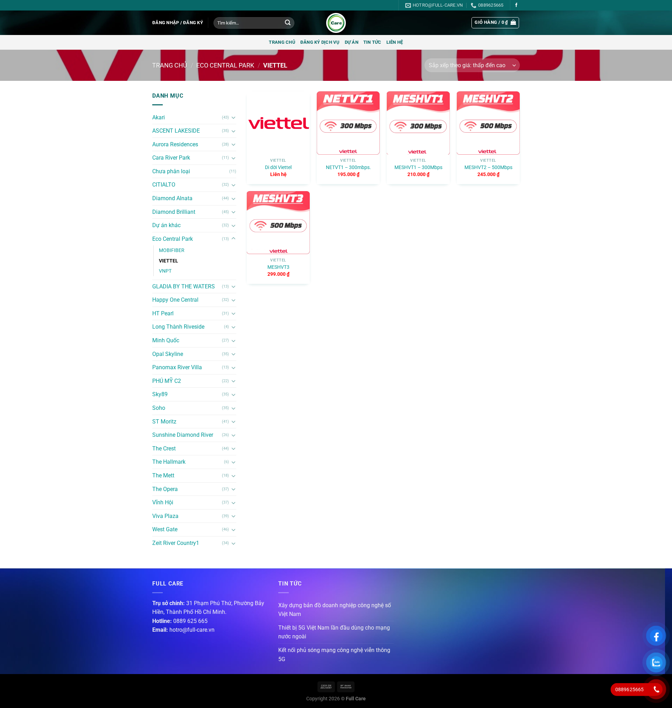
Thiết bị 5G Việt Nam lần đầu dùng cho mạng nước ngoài (334, 632)
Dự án (351, 42)
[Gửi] (288, 23)
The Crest (164, 448)
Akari (158, 117)
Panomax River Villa (177, 367)
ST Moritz (164, 421)
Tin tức (372, 42)
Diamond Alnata (172, 198)
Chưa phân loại (171, 171)
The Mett (163, 475)
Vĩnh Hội (162, 502)
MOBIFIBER (171, 250)
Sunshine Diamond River (182, 435)
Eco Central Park (225, 65)
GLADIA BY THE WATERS (183, 286)
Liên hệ (394, 42)
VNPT (165, 271)
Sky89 (160, 394)
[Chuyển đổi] (233, 117)
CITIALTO (163, 184)
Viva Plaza (165, 516)
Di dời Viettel (278, 167)
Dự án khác (166, 225)
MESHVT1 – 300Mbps (418, 167)
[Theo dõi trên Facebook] (516, 5)
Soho (158, 408)
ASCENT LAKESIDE (176, 130)
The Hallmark (169, 461)
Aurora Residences (175, 144)
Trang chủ (282, 42)
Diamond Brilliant (173, 212)
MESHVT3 (278, 267)
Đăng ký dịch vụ (320, 42)
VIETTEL (168, 261)
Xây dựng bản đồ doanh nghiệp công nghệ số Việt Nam (334, 610)
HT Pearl (163, 313)
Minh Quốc (165, 340)
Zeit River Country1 (175, 543)
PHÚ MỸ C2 (166, 381)
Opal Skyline (167, 354)
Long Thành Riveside (178, 326)
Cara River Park (171, 157)
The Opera (165, 489)
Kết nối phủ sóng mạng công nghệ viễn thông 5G (334, 655)
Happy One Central (175, 299)
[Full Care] (336, 23)
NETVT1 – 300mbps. (348, 167)
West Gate (164, 529)
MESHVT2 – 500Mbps (488, 167)
